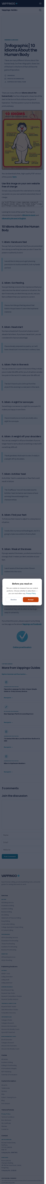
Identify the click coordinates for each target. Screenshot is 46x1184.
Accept (30, 600)
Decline (14, 600)
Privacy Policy (31, 593)
